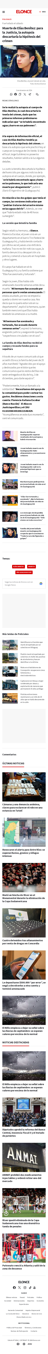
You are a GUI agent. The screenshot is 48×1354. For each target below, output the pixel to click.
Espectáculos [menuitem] (24, 1304)
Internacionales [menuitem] (19, 1301)
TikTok (30, 1287)
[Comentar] (35, 94)
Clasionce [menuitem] (25, 1314)
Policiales (7, 19)
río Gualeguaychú (24, 572)
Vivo (44, 12)
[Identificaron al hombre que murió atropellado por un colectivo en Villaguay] (10, 645)
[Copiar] (20, 94)
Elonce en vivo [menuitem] (37, 1314)
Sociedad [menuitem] (7, 1301)
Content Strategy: (18, 1344)
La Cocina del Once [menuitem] (12, 1314)
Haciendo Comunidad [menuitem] (15, 1310)
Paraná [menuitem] (22, 1298)
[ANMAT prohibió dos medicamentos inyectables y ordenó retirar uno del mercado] (24, 1157)
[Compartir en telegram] (30, 94)
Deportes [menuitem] (30, 1301)
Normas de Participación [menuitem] (19, 1331)
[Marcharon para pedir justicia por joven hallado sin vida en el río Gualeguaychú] (10, 484)
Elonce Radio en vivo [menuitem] (24, 1317)
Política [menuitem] (39, 1298)
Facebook (14, 1287)
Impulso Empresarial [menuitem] (33, 1310)
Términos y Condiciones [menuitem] (33, 1328)
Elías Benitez (18, 567)
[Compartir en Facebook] (15, 94)
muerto (31, 567)
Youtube (34, 1287)
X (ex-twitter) (19, 1287)
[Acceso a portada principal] (24, 11)
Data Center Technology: (24, 1344)
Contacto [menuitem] (34, 1331)
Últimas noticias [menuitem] (11, 1298)
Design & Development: (30, 1344)
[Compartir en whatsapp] (11, 94)
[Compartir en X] (25, 94)
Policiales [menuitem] (30, 1298)
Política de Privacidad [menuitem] (14, 1328)
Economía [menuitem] (40, 1301)
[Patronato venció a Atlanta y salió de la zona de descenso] (24, 1248)
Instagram (25, 1287)
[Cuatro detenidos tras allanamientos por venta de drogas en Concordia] (24, 922)
